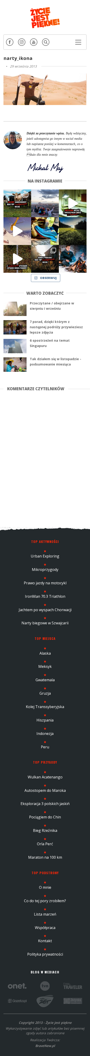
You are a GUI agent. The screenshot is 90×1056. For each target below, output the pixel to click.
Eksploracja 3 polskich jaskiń (45, 803)
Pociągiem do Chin (45, 817)
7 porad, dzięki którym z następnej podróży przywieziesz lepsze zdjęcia (56, 326)
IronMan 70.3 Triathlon (45, 596)
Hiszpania (45, 720)
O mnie (45, 887)
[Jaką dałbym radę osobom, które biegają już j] (45, 231)
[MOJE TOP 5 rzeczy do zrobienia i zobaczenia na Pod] (45, 259)
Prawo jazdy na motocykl (45, 582)
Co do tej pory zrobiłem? (45, 900)
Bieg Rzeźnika (45, 830)
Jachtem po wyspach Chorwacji (45, 609)
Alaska (45, 653)
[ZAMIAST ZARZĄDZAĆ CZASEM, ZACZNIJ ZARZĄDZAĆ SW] (73, 259)
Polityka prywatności (45, 954)
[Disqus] (45, 458)
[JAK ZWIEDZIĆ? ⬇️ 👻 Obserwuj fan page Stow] (73, 203)
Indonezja (45, 733)
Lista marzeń (45, 914)
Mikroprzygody (45, 569)
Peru (45, 746)
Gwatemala (45, 679)
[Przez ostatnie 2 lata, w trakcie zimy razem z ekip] (45, 203)
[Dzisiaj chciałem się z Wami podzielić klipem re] (17, 231)
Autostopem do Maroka (45, 790)
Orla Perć (45, 843)
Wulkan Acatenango (45, 777)
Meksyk (45, 666)
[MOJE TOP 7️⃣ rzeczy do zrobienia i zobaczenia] (17, 203)
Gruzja (45, 693)
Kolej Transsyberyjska (45, 706)
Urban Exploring (45, 556)
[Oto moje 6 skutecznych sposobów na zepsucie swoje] (17, 259)
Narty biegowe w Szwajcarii (45, 623)
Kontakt (45, 940)
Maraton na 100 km (45, 857)
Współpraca (45, 927)
